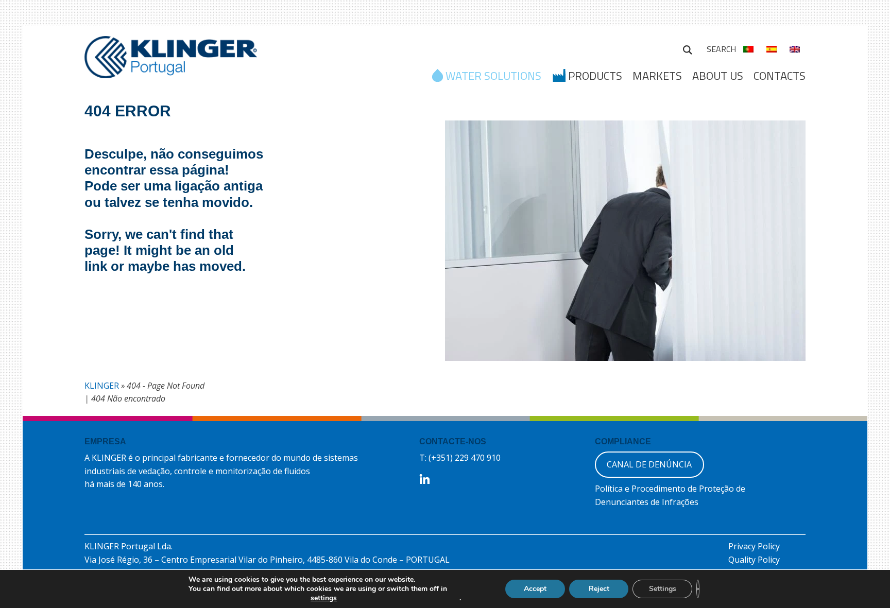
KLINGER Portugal (170, 60)
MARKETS (657, 75)
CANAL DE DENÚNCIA (649, 464)
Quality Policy (754, 559)
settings (324, 598)
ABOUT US (717, 75)
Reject (599, 589)
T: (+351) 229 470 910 (460, 457)
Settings (662, 589)
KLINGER (101, 385)
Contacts (780, 75)
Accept (535, 589)
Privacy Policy (754, 546)
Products (595, 76)
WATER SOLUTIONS (493, 76)
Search (687, 48)
